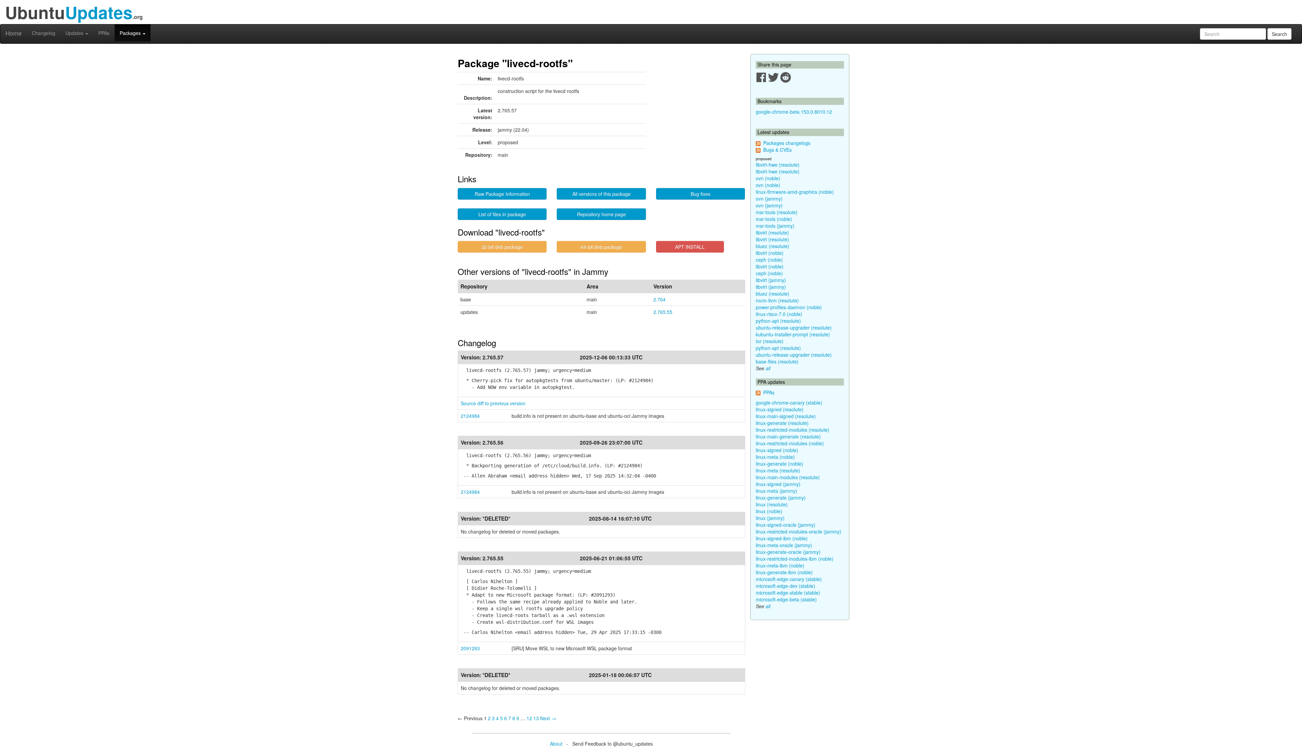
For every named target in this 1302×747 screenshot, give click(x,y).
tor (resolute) (770, 341)
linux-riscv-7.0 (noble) (779, 314)
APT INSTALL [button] (690, 246)
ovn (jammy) (769, 198)
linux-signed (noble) (777, 450)
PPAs (104, 33)
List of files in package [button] (502, 214)
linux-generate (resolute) (782, 422)
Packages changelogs (786, 142)
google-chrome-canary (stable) (789, 402)
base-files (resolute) (777, 361)
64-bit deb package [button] (601, 246)
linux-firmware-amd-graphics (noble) (795, 191)
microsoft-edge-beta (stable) (786, 599)
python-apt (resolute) (778, 320)
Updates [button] (75, 33)
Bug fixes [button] (700, 193)
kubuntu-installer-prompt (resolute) (793, 334)
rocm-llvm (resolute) (777, 300)
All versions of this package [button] (601, 193)
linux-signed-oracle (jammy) (785, 524)
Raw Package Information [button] (502, 193)
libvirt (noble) (770, 252)
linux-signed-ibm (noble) (782, 538)
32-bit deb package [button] (502, 246)
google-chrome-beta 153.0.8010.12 (794, 111)
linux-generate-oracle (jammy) (788, 551)
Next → (548, 718)
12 (529, 718)
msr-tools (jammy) (775, 225)
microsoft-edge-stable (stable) (788, 592)
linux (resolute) (772, 504)
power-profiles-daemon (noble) (789, 307)
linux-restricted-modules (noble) (790, 443)
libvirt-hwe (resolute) (778, 164)
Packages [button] (131, 33)
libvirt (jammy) (771, 280)
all (768, 368)
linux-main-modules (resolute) (788, 477)
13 (536, 718)
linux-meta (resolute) (778, 470)
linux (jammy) (770, 518)
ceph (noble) (769, 259)
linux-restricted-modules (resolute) (792, 429)
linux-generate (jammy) (781, 497)
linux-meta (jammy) (776, 490)
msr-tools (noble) (774, 219)
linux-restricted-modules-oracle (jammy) (798, 531)
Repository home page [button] (601, 214)
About (556, 743)
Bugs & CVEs (777, 149)
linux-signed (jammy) (778, 484)
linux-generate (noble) (779, 463)
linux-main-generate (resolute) (788, 436)
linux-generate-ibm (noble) (784, 572)
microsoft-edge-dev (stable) (785, 585)
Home (13, 33)
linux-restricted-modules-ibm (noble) (794, 558)
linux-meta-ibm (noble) (780, 565)
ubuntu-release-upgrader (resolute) (794, 327)
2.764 (659, 299)
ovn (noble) (768, 178)
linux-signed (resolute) (780, 409)
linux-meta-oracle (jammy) (784, 545)
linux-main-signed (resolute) (786, 416)
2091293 (470, 648)
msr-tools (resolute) (776, 212)
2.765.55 (662, 312)
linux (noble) (769, 511)
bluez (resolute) (772, 246)
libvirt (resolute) (772, 232)
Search (1279, 34)
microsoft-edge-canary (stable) (789, 579)
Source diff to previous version (493, 403)
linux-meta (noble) (775, 456)
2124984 (470, 415)
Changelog (43, 33)
